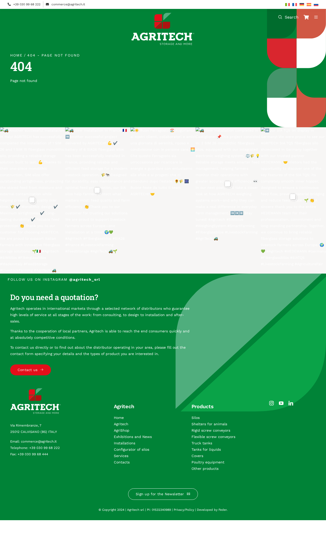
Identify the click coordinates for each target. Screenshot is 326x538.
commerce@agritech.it (68, 4)
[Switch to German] (302, 4)
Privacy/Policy (184, 510)
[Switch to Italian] (287, 4)
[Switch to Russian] (316, 4)
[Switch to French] (294, 4)
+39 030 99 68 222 (26, 4)
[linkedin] (291, 403)
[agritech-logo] (163, 14)
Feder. (223, 510)
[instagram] (271, 403)
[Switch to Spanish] (309, 4)
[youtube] (281, 403)
